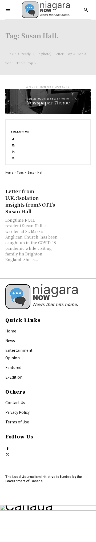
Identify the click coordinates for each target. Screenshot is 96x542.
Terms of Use (17, 421)
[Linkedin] (13, 150)
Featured (13, 367)
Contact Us (15, 402)
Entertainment (19, 350)
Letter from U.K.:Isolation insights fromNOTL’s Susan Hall (30, 201)
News (10, 340)
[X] (13, 157)
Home (9, 172)
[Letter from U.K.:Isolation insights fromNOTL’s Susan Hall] (76, 195)
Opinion (12, 357)
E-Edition (13, 377)
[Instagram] (13, 144)
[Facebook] (13, 138)
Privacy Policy (17, 412)
